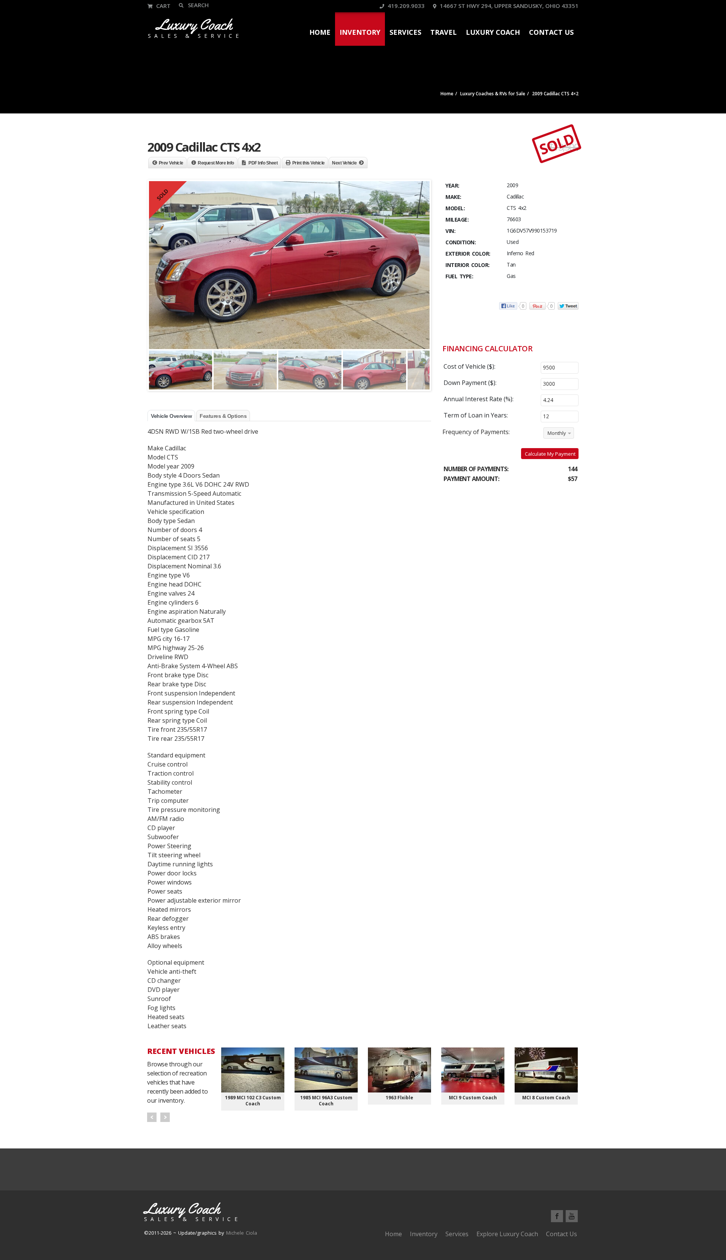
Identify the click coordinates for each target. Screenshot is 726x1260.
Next (165, 1117)
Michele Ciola (241, 1232)
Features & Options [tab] (223, 416)
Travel (443, 32)
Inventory (360, 32)
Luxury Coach (493, 32)
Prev (152, 1117)
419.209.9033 (405, 5)
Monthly (557, 433)
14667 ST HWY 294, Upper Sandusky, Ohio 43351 (508, 5)
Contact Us (551, 32)
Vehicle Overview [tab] (171, 416)
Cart (163, 5)
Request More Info (216, 163)
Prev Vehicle (171, 163)
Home (319, 32)
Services (405, 32)
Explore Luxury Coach (507, 1234)
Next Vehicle (344, 163)
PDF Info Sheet (263, 163)
